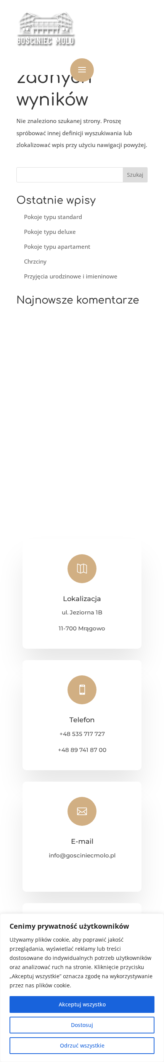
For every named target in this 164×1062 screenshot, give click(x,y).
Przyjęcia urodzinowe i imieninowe (70, 276)
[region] (82, 987)
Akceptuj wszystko (82, 1004)
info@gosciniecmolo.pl (82, 855)
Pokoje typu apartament (57, 246)
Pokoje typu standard (53, 217)
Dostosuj (82, 1024)
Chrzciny (35, 261)
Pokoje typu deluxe (50, 231)
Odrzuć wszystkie (82, 1045)
